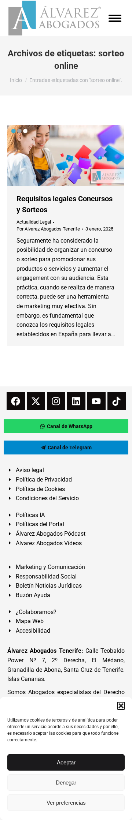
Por (48, 229)
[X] (36, 401)
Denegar (66, 782)
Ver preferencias (66, 803)
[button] (121, 705)
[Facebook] (16, 401)
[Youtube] (96, 401)
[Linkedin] (76, 401)
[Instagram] (56, 401)
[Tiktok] (116, 401)
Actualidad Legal (33, 222)
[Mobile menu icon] (115, 18)
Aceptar (66, 762)
